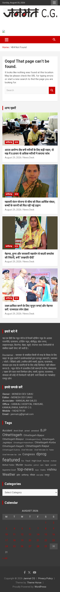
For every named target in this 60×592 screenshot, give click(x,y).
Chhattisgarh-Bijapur (34, 435)
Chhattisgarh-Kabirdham (23, 443)
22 (45, 540)
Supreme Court (9, 470)
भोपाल (32, 474)
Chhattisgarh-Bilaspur (13, 439)
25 (14, 546)
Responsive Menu (54, 2)
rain (42, 465)
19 (22, 540)
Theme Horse (34, 582)
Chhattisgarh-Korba (45, 442)
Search (52, 90)
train (37, 470)
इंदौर (18, 475)
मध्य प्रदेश (39, 475)
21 (38, 540)
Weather (8, 474)
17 (6, 540)
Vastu (43, 470)
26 (22, 546)
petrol (36, 465)
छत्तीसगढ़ (25, 475)
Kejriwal (46, 461)
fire (22, 461)
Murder (19, 464)
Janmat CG (14, 21)
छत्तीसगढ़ (9, 142)
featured (11, 460)
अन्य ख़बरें (10, 108)
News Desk (28, 157)
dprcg (41, 454)
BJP (43, 430)
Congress (28, 454)
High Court (36, 461)
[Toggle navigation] (6, 39)
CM (19, 454)
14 (38, 534)
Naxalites (28, 465)
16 (53, 534)
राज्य (16, 142)
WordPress (40, 586)
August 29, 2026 (13, 157)
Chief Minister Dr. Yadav (44, 450)
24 (6, 546)
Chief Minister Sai (9, 455)
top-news (25, 469)
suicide (53, 465)
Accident (7, 430)
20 (30, 540)
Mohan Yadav (8, 465)
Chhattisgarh (12, 435)
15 (45, 534)
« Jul (4, 558)
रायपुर (47, 475)
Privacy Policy (45, 578)
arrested (35, 430)
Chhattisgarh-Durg (33, 439)
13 (30, 534)
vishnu (51, 469)
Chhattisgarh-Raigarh (13, 446)
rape (47, 465)
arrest (27, 431)
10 (6, 534)
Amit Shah (18, 430)
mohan (54, 461)
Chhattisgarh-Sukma (11, 450)
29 (45, 546)
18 (14, 540)
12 (22, 534)
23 (53, 540)
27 (30, 546)
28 (38, 546)
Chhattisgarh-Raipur (37, 446)
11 (14, 534)
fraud (27, 461)
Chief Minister (27, 450)
